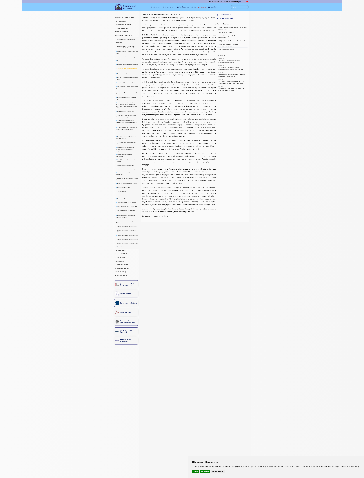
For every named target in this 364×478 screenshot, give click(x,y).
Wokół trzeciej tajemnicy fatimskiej (126, 83)
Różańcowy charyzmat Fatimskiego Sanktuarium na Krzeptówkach (126, 116)
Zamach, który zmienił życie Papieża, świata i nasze (126, 69)
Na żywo (203, 7)
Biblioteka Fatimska (121, 275)
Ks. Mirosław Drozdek (122, 264)
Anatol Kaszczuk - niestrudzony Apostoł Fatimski (127, 160)
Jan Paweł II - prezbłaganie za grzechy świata (127, 179)
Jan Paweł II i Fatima (122, 254)
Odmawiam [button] (205, 471)
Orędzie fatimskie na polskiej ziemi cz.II (127, 239)
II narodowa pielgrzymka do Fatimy (126, 183)
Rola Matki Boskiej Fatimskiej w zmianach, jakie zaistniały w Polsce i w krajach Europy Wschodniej (126, 122)
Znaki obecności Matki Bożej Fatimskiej (127, 64)
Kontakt (213, 7)
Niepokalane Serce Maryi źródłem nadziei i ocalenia (125, 211)
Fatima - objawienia (122, 28)
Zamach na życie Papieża (123, 74)
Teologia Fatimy (120, 250)
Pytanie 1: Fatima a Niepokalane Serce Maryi (127, 52)
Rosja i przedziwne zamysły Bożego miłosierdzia (126, 143)
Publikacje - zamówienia (187, 7)
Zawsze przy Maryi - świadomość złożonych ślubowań (125, 216)
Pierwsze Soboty (120, 21)
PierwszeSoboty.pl (225, 18)
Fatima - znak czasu (122, 195)
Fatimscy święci (120, 257)
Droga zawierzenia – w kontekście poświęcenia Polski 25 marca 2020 (125, 47)
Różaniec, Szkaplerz (122, 32)
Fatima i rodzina (121, 191)
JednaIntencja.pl (224, 15)
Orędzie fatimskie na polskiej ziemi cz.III (127, 235)
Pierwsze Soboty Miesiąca (231, 1)
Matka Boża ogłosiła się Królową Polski (127, 57)
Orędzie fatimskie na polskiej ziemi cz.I (127, 243)
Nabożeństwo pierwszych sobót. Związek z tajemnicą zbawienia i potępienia (125, 149)
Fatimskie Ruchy (120, 272)
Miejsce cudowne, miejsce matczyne (126, 169)
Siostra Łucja (119, 261)
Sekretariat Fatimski (122, 268)
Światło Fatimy (120, 247)
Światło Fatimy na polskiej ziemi (125, 111)
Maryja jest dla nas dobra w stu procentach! (125, 173)
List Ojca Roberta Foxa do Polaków (126, 202)
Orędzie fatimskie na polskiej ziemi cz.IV (126, 231)
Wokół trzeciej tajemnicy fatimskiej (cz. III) (127, 87)
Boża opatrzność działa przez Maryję (126, 206)
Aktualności (156, 7)
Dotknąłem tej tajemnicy (123, 199)
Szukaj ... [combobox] (234, 7)
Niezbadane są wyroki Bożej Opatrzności (124, 155)
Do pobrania (169, 7)
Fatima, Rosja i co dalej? (123, 187)
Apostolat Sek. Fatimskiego (124, 17)
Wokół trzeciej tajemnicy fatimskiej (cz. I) (127, 92)
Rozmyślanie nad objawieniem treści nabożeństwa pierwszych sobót (126, 128)
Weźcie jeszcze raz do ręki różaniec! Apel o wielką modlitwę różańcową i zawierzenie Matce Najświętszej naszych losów (126, 105)
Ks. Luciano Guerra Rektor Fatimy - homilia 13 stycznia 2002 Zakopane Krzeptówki (126, 40)
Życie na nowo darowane (123, 61)
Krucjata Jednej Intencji (215, 1)
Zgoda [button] (196, 471)
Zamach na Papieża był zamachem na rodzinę (127, 78)
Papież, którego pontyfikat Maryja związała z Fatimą (126, 137)
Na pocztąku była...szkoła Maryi (125, 165)
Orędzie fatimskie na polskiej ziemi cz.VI (126, 221)
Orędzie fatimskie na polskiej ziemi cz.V (127, 226)
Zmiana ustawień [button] (217, 471)
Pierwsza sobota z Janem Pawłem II (126, 133)
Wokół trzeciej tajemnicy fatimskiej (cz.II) (126, 98)
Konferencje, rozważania (123, 35)
